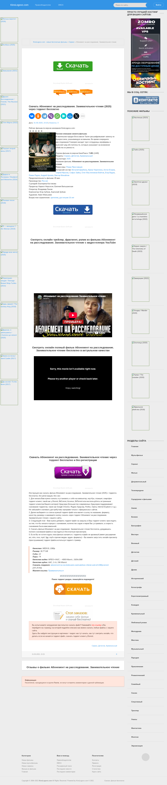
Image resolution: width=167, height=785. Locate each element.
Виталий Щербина (79, 170)
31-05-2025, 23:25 (41, 123)
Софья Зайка (75, 173)
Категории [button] (26, 756)
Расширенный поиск (64, 766)
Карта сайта (96, 772)
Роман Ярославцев (74, 167)
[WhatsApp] (57, 116)
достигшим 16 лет (66, 197)
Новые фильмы (27, 760)
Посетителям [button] (97, 756)
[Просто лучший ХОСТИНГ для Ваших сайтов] (145, 86)
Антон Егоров (109, 170)
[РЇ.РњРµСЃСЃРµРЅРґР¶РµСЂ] (64, 116)
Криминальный (86, 156)
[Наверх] (146, 757)
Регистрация (96, 766)
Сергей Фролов (62, 173)
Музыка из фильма (29, 769)
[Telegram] (44, 116)
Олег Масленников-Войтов (93, 173)
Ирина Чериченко (95, 170)
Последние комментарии (66, 772)
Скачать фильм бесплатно (114, 781)
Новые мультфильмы (30, 763)
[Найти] (148, 5)
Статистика (96, 769)
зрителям (54, 197)
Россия (45, 181)
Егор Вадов (110, 173)
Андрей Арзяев (47, 175)
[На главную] (26, 42)
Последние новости (64, 769)
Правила (95, 763)
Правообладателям (43, 5)
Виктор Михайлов (61, 175)
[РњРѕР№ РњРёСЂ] (70, 116)
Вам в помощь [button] (63, 756)
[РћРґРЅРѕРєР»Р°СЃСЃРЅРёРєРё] (38, 116)
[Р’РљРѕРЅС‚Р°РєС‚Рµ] (32, 116)
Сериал (67, 156)
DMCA (60, 5)
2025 (68, 159)
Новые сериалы (27, 766)
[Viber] (51, 116)
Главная (25, 772)
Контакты (95, 760)
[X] (76, 116)
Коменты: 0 (54, 123)
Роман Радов (34, 175)
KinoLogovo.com (45, 781)
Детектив (75, 156)
